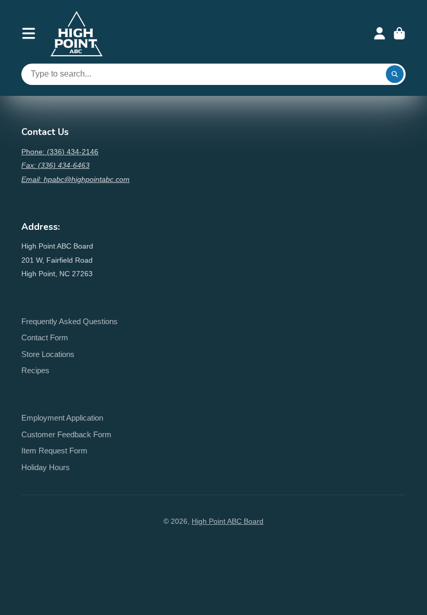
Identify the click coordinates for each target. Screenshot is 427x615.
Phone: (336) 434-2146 (59, 151)
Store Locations (47, 354)
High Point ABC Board (227, 521)
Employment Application (62, 417)
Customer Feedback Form (66, 434)
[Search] (395, 74)
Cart (399, 33)
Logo (77, 33)
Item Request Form (54, 450)
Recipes (35, 370)
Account (379, 33)
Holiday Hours (45, 467)
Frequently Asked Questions (69, 321)
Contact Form (44, 337)
